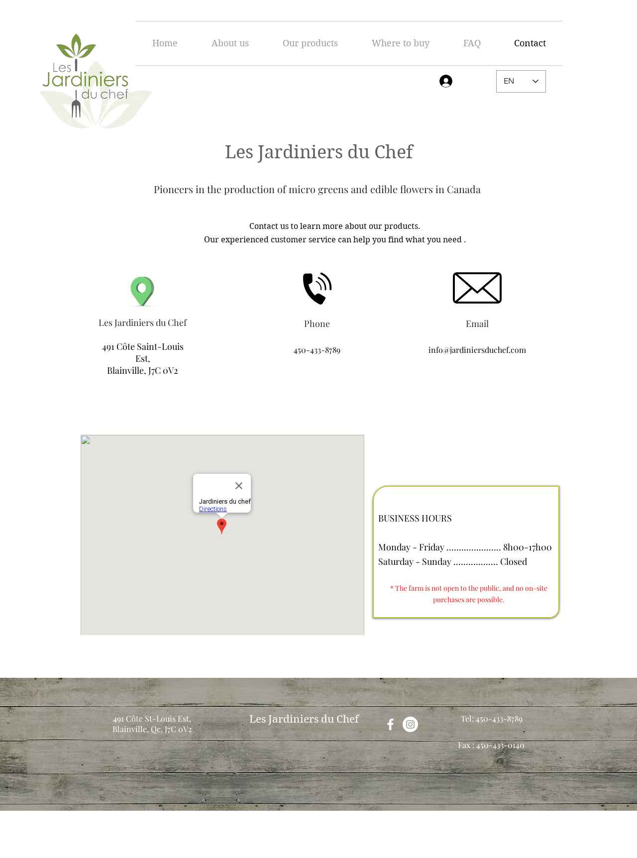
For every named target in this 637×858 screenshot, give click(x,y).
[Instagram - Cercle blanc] (410, 724)
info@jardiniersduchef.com (477, 349)
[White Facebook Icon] (390, 724)
